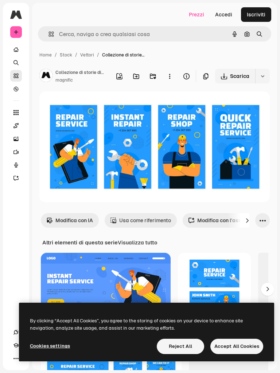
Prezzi (196, 14)
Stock (66, 55)
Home (45, 55)
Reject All (180, 346)
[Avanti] (247, 220)
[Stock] (16, 76)
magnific (64, 80)
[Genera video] (16, 152)
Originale (87, 105)
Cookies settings (50, 346)
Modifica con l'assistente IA (231, 220)
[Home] (16, 49)
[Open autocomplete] (48, 34)
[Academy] (16, 345)
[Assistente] (16, 178)
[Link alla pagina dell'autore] (45, 76)
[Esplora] (16, 89)
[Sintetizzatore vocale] (16, 165)
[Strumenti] (16, 112)
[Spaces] (16, 125)
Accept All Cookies (236, 346)
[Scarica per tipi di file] (262, 76)
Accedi (223, 14)
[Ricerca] (16, 62)
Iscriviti (256, 14)
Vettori (87, 55)
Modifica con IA (74, 220)
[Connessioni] (16, 332)
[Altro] (16, 358)
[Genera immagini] (16, 139)
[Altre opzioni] (169, 76)
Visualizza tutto (137, 242)
